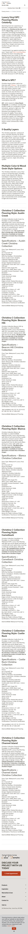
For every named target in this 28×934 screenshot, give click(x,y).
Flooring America (6, 11)
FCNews (13, 85)
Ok (14, 928)
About (3, 896)
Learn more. (11, 926)
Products (4, 885)
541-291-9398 (5, 5)
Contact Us (5, 900)
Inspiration (5, 889)
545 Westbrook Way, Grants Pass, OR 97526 (12, 908)
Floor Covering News (19, 52)
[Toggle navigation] (24, 5)
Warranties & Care (7, 893)
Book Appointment (12, 873)
